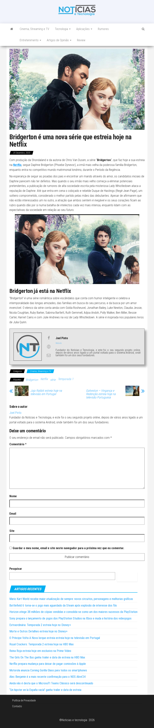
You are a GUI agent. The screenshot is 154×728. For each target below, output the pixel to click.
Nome (13, 496)
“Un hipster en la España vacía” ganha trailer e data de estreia (45, 690)
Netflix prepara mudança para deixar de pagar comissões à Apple (47, 664)
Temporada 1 (65, 379)
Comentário (17, 444)
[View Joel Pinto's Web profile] (48, 346)
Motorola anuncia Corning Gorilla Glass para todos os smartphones (48, 670)
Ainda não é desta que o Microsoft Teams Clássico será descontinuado (51, 683)
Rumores (103, 29)
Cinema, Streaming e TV (34, 29)
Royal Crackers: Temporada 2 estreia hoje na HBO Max (41, 644)
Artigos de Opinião (58, 40)
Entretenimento (29, 40)
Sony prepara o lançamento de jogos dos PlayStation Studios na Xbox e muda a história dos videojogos (70, 618)
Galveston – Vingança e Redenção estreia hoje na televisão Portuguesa (101, 394)
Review (81, 40)
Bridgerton (32, 380)
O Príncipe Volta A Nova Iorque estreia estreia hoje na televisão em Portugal (54, 638)
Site (11, 531)
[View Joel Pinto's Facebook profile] (48, 338)
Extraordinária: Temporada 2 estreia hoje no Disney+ (40, 625)
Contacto (17, 706)
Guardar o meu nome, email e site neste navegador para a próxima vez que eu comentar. (68, 548)
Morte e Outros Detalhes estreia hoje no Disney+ (38, 631)
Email (12, 513)
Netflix (44, 379)
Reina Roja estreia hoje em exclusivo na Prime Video (40, 651)
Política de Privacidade (24, 700)
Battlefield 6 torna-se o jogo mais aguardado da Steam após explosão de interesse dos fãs (63, 605)
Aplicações (83, 29)
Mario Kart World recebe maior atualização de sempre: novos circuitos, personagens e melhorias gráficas (71, 599)
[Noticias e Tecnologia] (12, 29)
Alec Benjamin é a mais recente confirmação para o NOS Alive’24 (47, 677)
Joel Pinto (15, 413)
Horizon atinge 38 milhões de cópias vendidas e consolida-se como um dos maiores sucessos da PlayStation (73, 612)
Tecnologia (62, 29)
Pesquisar (15, 569)
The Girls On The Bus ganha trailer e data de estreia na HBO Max (47, 657)
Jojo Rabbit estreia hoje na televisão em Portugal (46, 392)
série (53, 380)
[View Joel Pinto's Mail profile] (48, 355)
